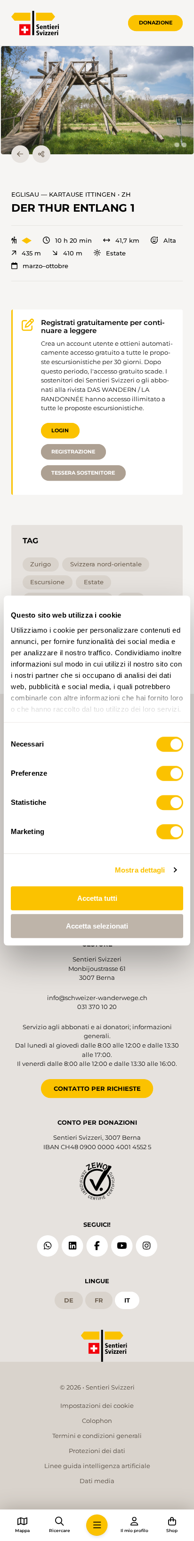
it (127, 1300)
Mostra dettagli (140, 870)
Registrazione (73, 451)
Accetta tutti (97, 898)
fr (99, 1300)
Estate (116, 253)
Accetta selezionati (97, 926)
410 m (72, 253)
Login (60, 430)
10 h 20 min (73, 240)
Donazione (155, 22)
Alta (169, 240)
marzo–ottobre (45, 266)
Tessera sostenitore (83, 472)
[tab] (177, 145)
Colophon (97, 1420)
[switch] (169, 773)
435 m (31, 253)
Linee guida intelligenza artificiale (97, 1466)
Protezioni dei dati (97, 1450)
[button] (97, 100)
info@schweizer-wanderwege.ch (97, 997)
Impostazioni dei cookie (97, 1405)
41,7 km (127, 240)
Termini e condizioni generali (97, 1435)
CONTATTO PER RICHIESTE (97, 1088)
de (68, 1300)
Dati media (97, 1481)
